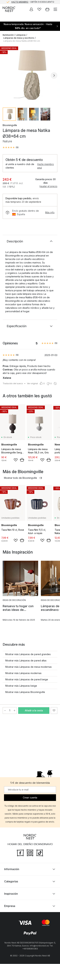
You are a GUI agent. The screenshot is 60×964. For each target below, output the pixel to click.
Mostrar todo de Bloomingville (20, 477)
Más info (49, 212)
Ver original (32, 383)
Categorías (11, 881)
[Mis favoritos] (39, 9)
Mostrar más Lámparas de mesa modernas (28, 666)
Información (11, 869)
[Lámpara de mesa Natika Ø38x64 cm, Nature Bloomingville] (30, 75)
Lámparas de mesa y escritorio (18, 38)
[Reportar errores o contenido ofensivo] (55, 383)
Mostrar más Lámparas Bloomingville (25, 692)
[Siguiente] (54, 75)
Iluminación (8, 35)
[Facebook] (20, 853)
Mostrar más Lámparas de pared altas (25, 660)
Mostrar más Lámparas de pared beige (26, 679)
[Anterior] (6, 75)
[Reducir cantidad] (5, 710)
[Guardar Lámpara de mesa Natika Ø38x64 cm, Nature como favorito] (54, 710)
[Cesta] (47, 9)
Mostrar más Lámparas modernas (23, 673)
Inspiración (11, 893)
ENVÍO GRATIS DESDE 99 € (33, 2)
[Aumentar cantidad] (14, 710)
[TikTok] (39, 853)
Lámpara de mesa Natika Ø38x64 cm (21, 41)
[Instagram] (30, 853)
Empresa (9, 906)
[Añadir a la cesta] (22, 460)
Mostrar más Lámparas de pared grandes (28, 654)
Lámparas (21, 35)
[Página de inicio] (9, 9)
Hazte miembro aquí (45, 166)
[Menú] (55, 9)
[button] (10, 147)
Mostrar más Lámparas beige (21, 685)
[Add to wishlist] (15, 460)
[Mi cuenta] (31, 9)
